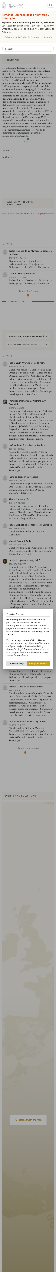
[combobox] (28, 49)
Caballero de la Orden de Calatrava (22, 37)
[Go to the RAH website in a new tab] (4, 5)
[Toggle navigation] (50, 5)
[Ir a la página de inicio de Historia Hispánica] (14, 5)
